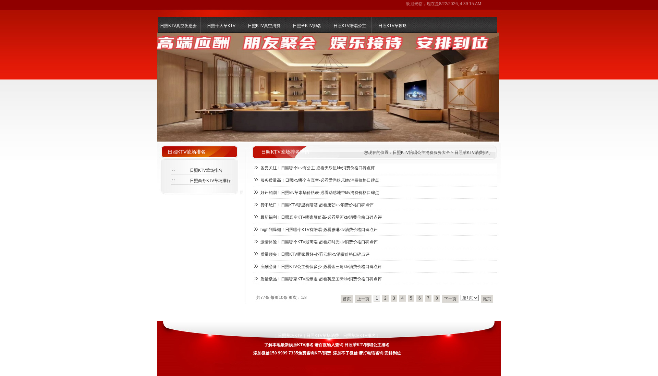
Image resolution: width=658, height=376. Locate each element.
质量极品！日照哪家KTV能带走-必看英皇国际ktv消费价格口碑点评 (321, 279)
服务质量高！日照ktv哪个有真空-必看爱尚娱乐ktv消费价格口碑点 (319, 180)
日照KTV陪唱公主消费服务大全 (421, 152)
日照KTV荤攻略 (392, 25)
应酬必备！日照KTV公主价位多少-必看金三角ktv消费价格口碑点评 (321, 266)
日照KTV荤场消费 (322, 335)
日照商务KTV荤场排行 (210, 180)
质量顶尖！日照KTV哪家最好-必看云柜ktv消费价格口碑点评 (314, 254)
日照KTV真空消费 (264, 25)
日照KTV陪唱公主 (349, 25)
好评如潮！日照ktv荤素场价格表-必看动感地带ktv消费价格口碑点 (319, 192)
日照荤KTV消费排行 (472, 152)
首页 (347, 298)
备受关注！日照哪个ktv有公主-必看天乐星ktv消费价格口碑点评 (317, 168)
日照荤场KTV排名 (359, 335)
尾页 (487, 298)
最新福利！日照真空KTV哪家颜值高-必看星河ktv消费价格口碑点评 (321, 217)
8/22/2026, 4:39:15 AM (460, 3)
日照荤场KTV (290, 335)
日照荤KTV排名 (307, 25)
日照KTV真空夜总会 (178, 25)
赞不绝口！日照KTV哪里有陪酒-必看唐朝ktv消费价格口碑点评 (317, 205)
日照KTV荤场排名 (206, 170)
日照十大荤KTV (221, 25)
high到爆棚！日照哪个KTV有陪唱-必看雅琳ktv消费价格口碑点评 (319, 229)
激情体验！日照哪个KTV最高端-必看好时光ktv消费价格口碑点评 (319, 242)
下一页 (450, 298)
